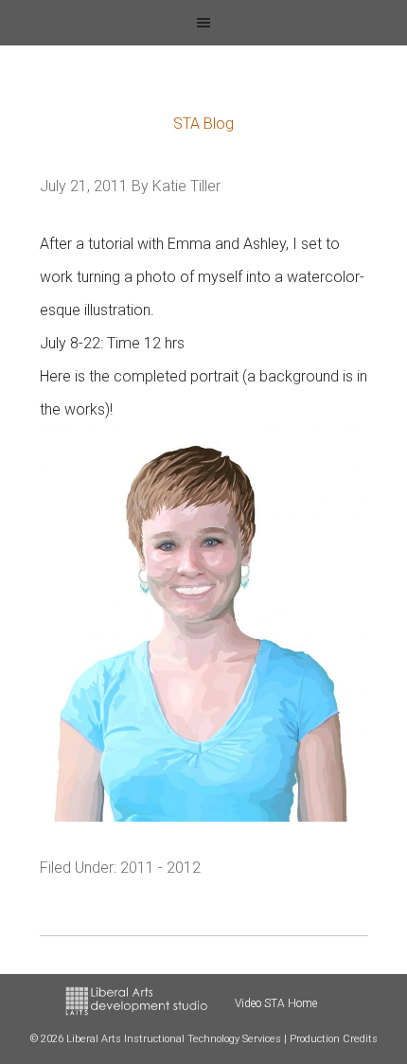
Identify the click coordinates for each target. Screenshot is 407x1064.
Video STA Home (276, 1003)
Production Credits (334, 1039)
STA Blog (203, 124)
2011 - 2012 (160, 868)
